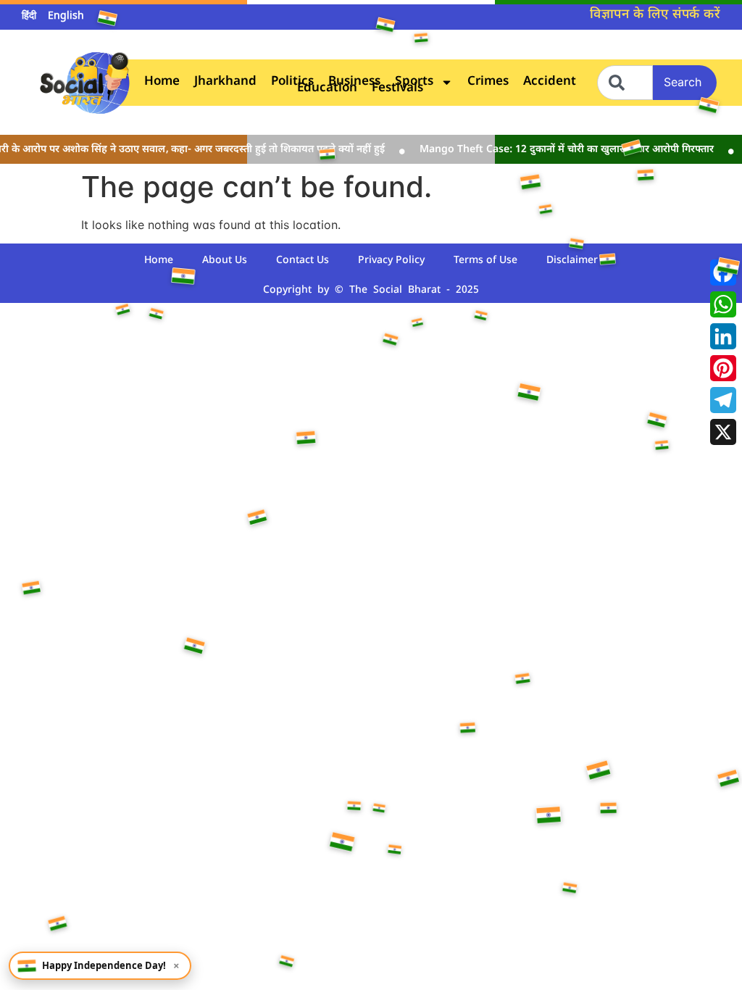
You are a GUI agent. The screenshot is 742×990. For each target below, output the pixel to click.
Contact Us (302, 260)
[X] (723, 432)
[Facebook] (723, 272)
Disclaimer (572, 260)
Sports (414, 82)
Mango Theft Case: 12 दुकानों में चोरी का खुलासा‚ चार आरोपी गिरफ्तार (559, 150)
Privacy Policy (391, 260)
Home (162, 82)
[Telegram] (723, 400)
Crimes (488, 82)
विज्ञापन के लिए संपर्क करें (655, 15)
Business (354, 82)
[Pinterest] (723, 368)
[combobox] (625, 82)
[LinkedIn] (723, 336)
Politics (292, 82)
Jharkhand (225, 82)
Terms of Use (485, 260)
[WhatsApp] (723, 304)
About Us (224, 260)
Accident (549, 82)
